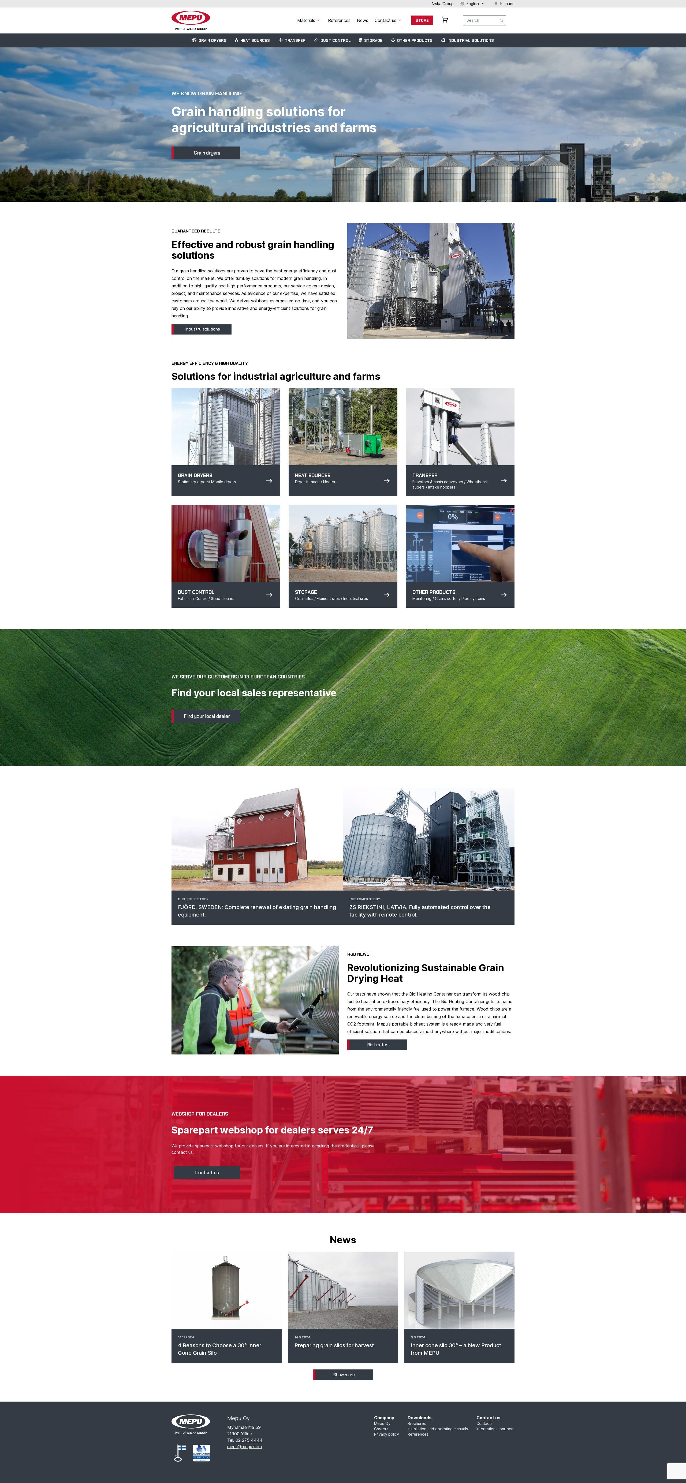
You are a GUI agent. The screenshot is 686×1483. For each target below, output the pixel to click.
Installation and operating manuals (438, 1428)
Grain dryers (212, 40)
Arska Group (442, 3)
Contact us (488, 1417)
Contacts (484, 1423)
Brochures (417, 1423)
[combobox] (484, 20)
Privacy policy (386, 1434)
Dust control (335, 40)
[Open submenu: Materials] (318, 20)
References (418, 1434)
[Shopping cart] (445, 19)
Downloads (419, 1417)
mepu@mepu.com (244, 1446)
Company (384, 1417)
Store (422, 20)
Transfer (295, 40)
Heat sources (255, 40)
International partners (495, 1428)
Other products (415, 40)
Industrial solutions (471, 40)
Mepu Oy (382, 1423)
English (473, 3)
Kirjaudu (507, 3)
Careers (381, 1428)
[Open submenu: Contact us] (399, 20)
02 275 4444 (249, 1440)
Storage (373, 40)
